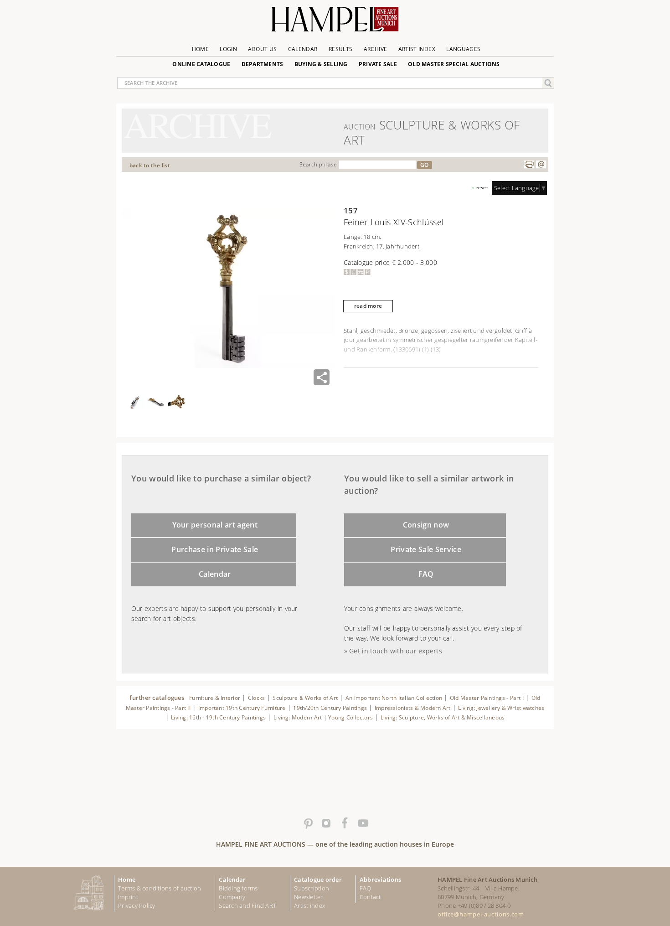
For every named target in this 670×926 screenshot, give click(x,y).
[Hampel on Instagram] (326, 823)
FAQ (426, 574)
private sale (378, 64)
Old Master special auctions (454, 64)
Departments (262, 64)
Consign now (426, 525)
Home (200, 49)
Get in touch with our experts (395, 651)
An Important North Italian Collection (393, 698)
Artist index (309, 905)
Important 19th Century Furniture (242, 708)
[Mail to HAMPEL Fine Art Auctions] (541, 164)
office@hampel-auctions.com (481, 914)
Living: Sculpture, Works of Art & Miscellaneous (443, 717)
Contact (370, 897)
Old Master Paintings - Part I (487, 698)
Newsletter (308, 897)
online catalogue (201, 64)
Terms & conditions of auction (159, 888)
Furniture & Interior (214, 698)
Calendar (303, 49)
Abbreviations (380, 879)
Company (232, 897)
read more (368, 305)
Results (341, 49)
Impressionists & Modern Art (413, 708)
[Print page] (529, 164)
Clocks (256, 698)
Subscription (311, 888)
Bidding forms (238, 888)
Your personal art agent (215, 525)
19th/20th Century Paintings (330, 708)
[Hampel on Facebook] (344, 823)
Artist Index (416, 49)
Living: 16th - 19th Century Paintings (218, 717)
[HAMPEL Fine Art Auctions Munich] (335, 22)
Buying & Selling (321, 64)
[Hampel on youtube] (362, 823)
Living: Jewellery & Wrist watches (501, 708)
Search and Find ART (247, 905)
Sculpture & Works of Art (305, 698)
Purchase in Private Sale (214, 549)
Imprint (128, 897)
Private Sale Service (426, 549)
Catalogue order (318, 879)
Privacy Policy (136, 905)
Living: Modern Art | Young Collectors (323, 717)
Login (228, 49)
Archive (375, 49)
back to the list (149, 165)
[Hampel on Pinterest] (307, 823)
